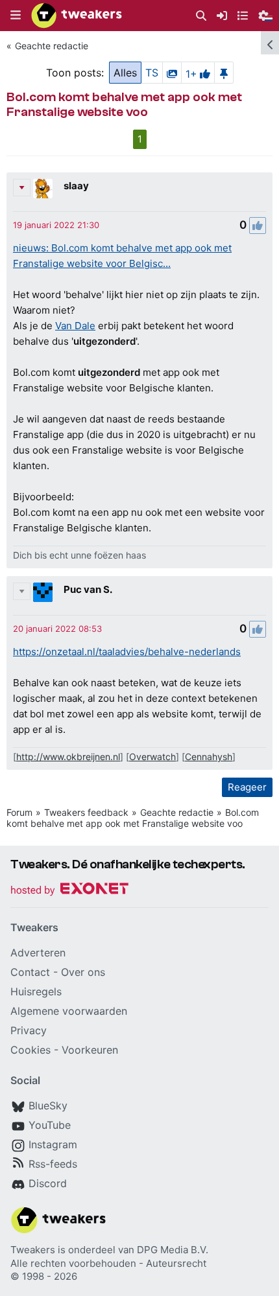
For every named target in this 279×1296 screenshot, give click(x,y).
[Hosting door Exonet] (69, 891)
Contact (30, 972)
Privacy (28, 1030)
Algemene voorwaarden (68, 1010)
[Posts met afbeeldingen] (172, 72)
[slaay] (43, 188)
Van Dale (75, 325)
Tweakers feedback (86, 812)
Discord (48, 1183)
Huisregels (36, 991)
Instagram (53, 1144)
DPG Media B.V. (172, 1250)
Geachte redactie (51, 45)
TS (151, 72)
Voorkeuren (90, 1049)
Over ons (83, 972)
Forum (19, 812)
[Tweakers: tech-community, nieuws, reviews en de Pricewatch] (76, 15)
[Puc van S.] (43, 592)
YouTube (50, 1124)
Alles (125, 72)
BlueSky (48, 1105)
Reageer (247, 787)
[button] (15, 15)
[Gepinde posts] (224, 72)
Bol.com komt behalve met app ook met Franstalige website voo (132, 818)
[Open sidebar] (270, 42)
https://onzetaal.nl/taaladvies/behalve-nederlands (127, 651)
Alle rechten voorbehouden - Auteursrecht (108, 1263)
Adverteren (38, 952)
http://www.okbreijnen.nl (68, 756)
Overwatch (152, 756)
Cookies (30, 1049)
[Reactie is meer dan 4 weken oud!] (56, 225)
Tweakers (32, 1250)
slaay (76, 185)
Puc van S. (88, 589)
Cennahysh (208, 756)
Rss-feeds (53, 1163)
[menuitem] (201, 16)
